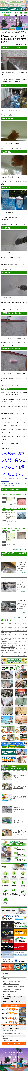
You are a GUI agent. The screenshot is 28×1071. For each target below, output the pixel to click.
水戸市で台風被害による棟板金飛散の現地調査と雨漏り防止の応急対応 (14, 631)
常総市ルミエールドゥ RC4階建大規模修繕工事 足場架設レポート (21, 606)
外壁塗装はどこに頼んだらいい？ (11, 1030)
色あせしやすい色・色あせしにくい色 (18, 821)
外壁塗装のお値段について (10, 991)
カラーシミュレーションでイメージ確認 (19, 787)
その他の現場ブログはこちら (19, 617)
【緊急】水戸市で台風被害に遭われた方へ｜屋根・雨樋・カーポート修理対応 (14, 646)
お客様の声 (6, 978)
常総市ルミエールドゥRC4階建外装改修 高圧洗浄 (14, 656)
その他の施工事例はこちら (20, 549)
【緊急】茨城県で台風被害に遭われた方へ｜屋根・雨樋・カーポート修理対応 (14, 649)
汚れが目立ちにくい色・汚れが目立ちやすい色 (19, 809)
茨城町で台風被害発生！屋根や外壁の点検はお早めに (14, 624)
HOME (2, 31)
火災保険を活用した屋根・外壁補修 (12, 1033)
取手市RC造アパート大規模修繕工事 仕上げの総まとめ (14, 653)
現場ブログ (9, 31)
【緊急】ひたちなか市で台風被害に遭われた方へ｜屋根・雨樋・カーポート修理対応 (14, 642)
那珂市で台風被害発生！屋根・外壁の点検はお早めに (14, 635)
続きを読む (24, 572)
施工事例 (5, 973)
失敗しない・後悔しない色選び (19, 776)
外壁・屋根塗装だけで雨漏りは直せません (14, 986)
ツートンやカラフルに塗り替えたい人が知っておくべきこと (19, 832)
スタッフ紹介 (6, 994)
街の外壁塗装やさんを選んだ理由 (11, 981)
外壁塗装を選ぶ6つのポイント (11, 984)
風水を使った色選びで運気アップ (19, 797)
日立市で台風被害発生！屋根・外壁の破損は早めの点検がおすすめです (14, 639)
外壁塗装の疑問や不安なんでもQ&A (12, 989)
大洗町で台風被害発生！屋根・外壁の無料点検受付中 (14, 628)
